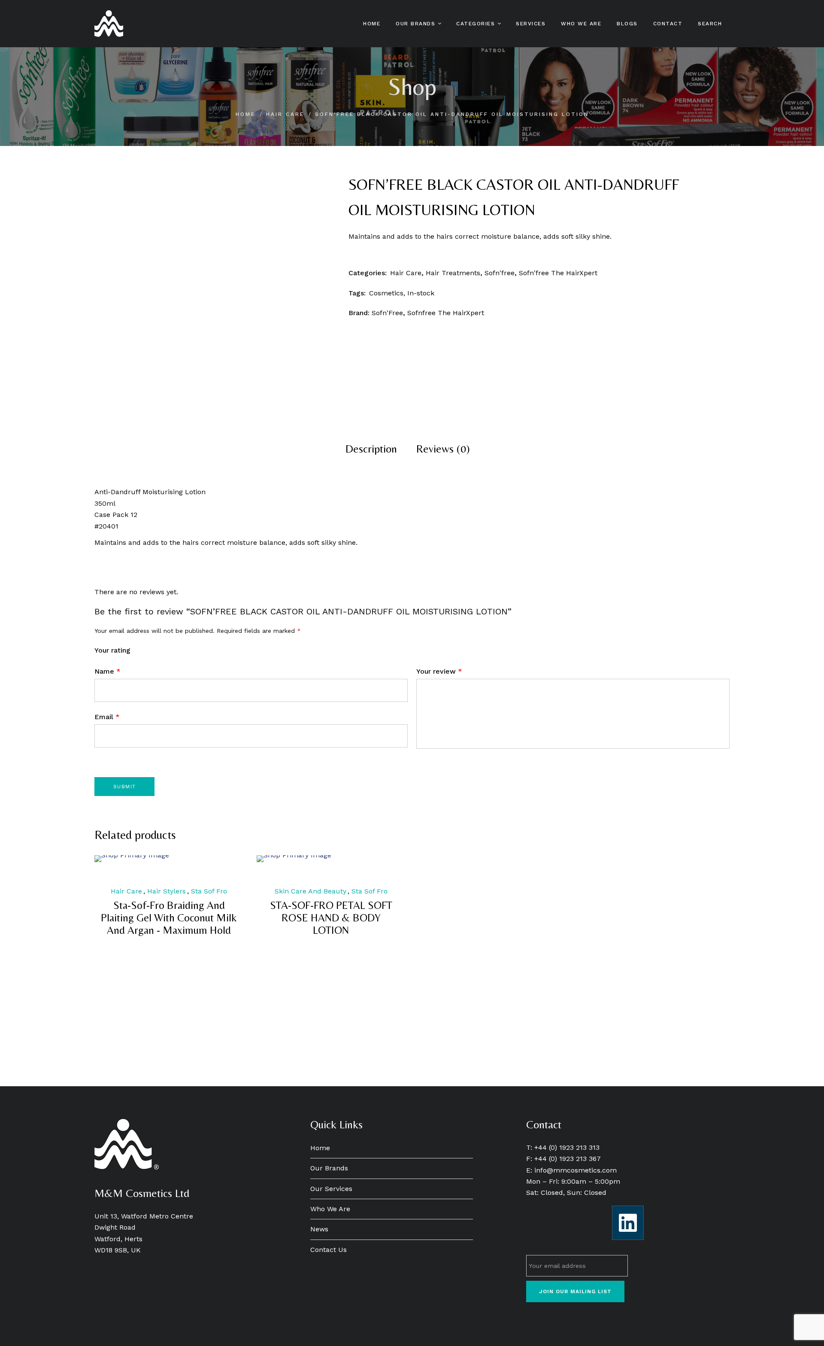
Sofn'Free (387, 313)
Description (371, 448)
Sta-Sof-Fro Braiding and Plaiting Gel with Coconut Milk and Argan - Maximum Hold (169, 917)
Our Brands (329, 1168)
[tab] (371, 448)
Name (107, 671)
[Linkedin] (628, 1223)
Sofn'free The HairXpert (558, 273)
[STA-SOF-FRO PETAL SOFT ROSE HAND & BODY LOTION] (331, 858)
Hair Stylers (166, 891)
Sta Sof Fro (209, 891)
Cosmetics (386, 293)
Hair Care (285, 114)
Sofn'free (500, 273)
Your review (439, 671)
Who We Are (330, 1209)
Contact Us (328, 1250)
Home (245, 114)
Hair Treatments (453, 273)
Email (107, 717)
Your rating (112, 650)
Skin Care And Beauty (310, 891)
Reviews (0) (443, 448)
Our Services (331, 1189)
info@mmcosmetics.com (575, 1170)
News (319, 1229)
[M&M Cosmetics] (108, 24)
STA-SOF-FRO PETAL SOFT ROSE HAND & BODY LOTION (331, 917)
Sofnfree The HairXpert (445, 313)
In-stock (420, 293)
